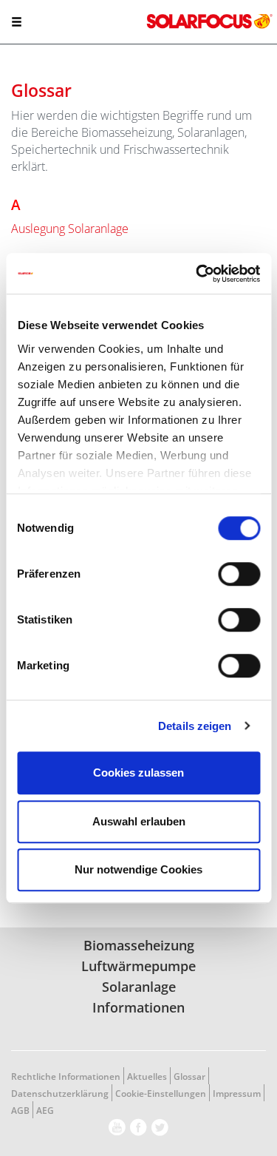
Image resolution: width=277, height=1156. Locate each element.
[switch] (239, 574)
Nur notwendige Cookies (138, 869)
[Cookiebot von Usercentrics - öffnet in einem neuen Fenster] (197, 273)
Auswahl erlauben (138, 821)
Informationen (138, 1007)
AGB (20, 1110)
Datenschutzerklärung (60, 1093)
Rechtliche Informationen (65, 1076)
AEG (45, 1110)
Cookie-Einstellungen (160, 1093)
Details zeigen (194, 726)
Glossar (189, 1076)
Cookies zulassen (138, 772)
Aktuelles (147, 1076)
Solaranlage (139, 987)
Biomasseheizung (138, 945)
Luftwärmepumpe (138, 966)
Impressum (237, 1093)
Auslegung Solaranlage (70, 228)
